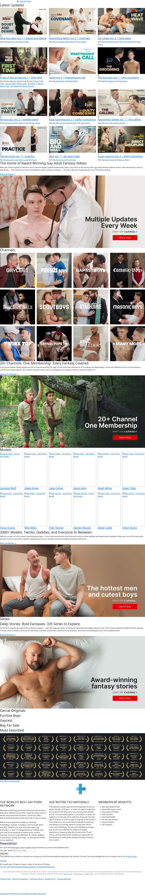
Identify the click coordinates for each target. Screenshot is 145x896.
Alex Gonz (11, 42)
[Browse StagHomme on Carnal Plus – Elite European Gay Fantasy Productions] (90, 307)
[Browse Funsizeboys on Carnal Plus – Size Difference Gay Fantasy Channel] (54, 270)
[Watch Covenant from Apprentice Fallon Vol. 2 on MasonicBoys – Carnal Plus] (72, 21)
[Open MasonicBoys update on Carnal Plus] (72, 36)
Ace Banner (109, 42)
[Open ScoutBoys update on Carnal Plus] (23, 75)
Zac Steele (14, 86)
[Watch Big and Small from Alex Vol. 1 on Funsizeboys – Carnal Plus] (72, 139)
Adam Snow (21, 81)
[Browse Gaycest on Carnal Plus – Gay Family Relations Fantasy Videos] (17, 270)
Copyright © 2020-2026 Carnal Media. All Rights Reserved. (23, 893)
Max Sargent (24, 42)
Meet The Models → (8, 543)
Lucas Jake (109, 123)
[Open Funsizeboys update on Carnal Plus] (72, 75)
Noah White (73, 81)
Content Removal (64, 879)
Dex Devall (128, 42)
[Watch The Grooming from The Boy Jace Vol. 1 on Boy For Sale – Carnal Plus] (121, 60)
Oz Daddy (82, 42)
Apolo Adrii (118, 42)
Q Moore (39, 84)
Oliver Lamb (21, 84)
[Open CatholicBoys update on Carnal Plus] (23, 36)
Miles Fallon (69, 42)
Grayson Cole (12, 160)
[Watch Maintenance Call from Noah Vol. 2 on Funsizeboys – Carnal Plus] (72, 60)
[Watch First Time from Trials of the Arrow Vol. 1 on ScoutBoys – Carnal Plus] (23, 60)
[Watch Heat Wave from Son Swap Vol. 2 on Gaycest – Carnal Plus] (121, 21)
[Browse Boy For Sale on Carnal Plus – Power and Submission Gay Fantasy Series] (17, 307)
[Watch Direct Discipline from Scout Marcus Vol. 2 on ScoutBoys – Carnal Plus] (121, 139)
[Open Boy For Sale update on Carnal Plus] (121, 75)
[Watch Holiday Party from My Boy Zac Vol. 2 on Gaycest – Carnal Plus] (23, 102)
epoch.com (78, 874)
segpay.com (67, 874)
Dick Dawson (110, 81)
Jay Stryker (60, 42)
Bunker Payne (32, 81)
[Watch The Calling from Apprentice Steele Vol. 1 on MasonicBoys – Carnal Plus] (121, 102)
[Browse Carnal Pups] (54, 343)
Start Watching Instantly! (10, 781)
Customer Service (36, 879)
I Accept (3, 861)
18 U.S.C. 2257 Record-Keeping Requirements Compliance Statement (27, 867)
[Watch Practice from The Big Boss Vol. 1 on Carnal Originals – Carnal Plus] (23, 139)
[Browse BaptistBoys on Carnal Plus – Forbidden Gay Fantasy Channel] (90, 270)
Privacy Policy (5, 879)
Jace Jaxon (123, 81)
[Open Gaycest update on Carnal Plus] (121, 36)
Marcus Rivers (124, 160)
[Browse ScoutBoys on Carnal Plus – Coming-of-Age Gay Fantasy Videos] (54, 307)
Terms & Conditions (20, 879)
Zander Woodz (28, 86)
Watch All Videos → (7, 174)
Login (21, 1)
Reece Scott (4, 86)
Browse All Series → (8, 635)
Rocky (34, 160)
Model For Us (50, 879)
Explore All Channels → (9, 374)
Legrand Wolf (10, 84)
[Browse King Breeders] (90, 343)
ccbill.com (88, 874)
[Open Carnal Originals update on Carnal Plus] (23, 154)
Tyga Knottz (85, 123)
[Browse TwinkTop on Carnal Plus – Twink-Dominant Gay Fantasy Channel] (17, 343)
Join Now (27, 1)
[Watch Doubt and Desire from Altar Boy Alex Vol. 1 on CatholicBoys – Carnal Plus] (23, 21)
